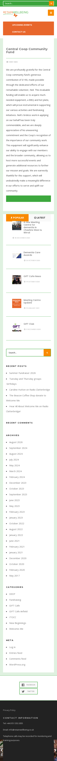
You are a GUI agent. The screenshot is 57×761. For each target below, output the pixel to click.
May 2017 (14, 575)
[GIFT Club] (16, 327)
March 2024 (15, 471)
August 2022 (16, 529)
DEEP (12, 593)
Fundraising (15, 599)
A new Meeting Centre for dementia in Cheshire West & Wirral (33, 227)
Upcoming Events (22, 25)
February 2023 (17, 511)
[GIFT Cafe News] (16, 279)
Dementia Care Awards (32, 254)
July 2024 (14, 459)
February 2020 (17, 569)
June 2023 (14, 500)
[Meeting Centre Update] (16, 303)
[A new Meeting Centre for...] (16, 225)
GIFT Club (29, 323)
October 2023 (16, 488)
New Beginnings (17, 622)
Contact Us (18, 32)
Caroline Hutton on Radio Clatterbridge (29, 389)
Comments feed (17, 658)
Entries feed (15, 652)
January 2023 (16, 517)
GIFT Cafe (14, 605)
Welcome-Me (16, 628)
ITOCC (12, 617)
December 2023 (17, 482)
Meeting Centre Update (32, 301)
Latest (40, 217)
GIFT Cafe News (32, 276)
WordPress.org (17, 664)
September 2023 (18, 494)
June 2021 (14, 540)
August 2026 (16, 442)
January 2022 (16, 535)
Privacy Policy (9, 710)
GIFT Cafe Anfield (18, 611)
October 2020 (16, 564)
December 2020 (17, 558)
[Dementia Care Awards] (16, 255)
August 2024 (16, 453)
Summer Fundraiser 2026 (22, 372)
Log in (12, 647)
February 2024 (17, 476)
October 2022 (16, 523)
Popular (18, 217)
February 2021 (17, 546)
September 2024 (18, 447)
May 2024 (14, 465)
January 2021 (16, 552)
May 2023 (14, 505)
